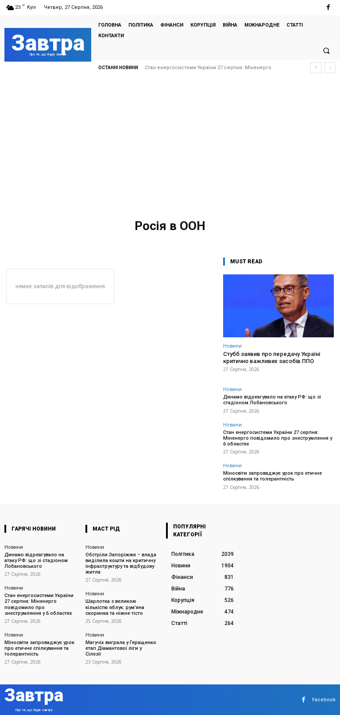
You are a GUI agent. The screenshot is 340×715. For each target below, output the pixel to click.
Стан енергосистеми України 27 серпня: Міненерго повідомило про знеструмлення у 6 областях (277, 438)
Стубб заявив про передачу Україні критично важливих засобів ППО (271, 357)
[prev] (315, 67)
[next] (330, 67)
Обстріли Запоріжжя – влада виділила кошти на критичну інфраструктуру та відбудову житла (120, 563)
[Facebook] (328, 7)
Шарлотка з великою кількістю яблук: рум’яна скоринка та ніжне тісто (114, 607)
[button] (326, 50)
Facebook (324, 700)
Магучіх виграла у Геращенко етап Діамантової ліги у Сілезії (120, 648)
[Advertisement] (170, 148)
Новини (232, 345)
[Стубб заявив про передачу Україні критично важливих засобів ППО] (278, 306)
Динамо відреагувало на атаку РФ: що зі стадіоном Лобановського (272, 400)
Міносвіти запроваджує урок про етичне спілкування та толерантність (272, 476)
